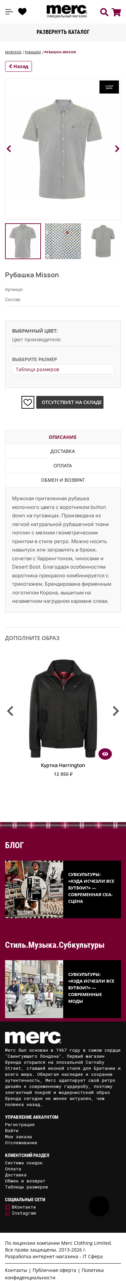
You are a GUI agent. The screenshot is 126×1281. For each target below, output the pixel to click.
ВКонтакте (24, 1207)
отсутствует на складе (72, 402)
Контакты (16, 1270)
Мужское (13, 52)
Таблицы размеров (26, 1187)
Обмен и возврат (63, 480)
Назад (20, 66)
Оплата (62, 465)
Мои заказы (18, 1136)
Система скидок (24, 1163)
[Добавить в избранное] (28, 402)
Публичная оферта (54, 1270)
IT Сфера (93, 1256)
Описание (63, 437)
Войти (11, 1130)
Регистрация (20, 1124)
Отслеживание (21, 1143)
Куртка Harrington (63, 765)
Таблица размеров (37, 369)
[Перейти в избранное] (22, 11)
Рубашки (33, 52)
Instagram (24, 1213)
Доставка (62, 451)
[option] (63, 720)
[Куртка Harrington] (63, 757)
